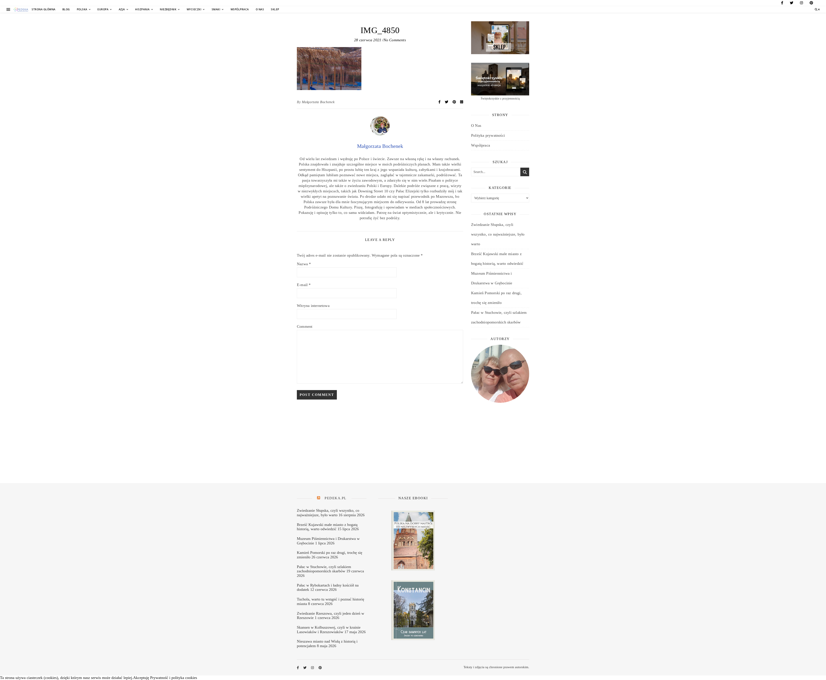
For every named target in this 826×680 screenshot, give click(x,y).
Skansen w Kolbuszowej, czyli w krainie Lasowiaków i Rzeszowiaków (329, 629)
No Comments (395, 40)
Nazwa (304, 264)
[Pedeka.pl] (20, 9)
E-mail (304, 285)
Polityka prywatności (488, 135)
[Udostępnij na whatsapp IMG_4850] (461, 102)
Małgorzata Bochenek (318, 102)
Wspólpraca (240, 9)
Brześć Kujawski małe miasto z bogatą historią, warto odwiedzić (327, 526)
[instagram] (801, 3)
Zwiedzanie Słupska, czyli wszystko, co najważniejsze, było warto (497, 234)
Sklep (275, 9)
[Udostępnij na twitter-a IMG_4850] (447, 102)
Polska (82, 9)
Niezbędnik (168, 9)
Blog (66, 9)
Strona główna (43, 9)
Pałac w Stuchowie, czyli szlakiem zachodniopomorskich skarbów (324, 569)
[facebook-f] (782, 3)
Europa (102, 9)
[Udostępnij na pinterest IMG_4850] (455, 102)
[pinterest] (811, 3)
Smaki (216, 9)
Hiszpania (142, 9)
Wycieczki (194, 9)
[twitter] (791, 3)
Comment (304, 326)
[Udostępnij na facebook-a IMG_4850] (439, 102)
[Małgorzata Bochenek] (380, 134)
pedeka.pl (336, 498)
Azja (122, 9)
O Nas (260, 9)
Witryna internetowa (313, 305)
